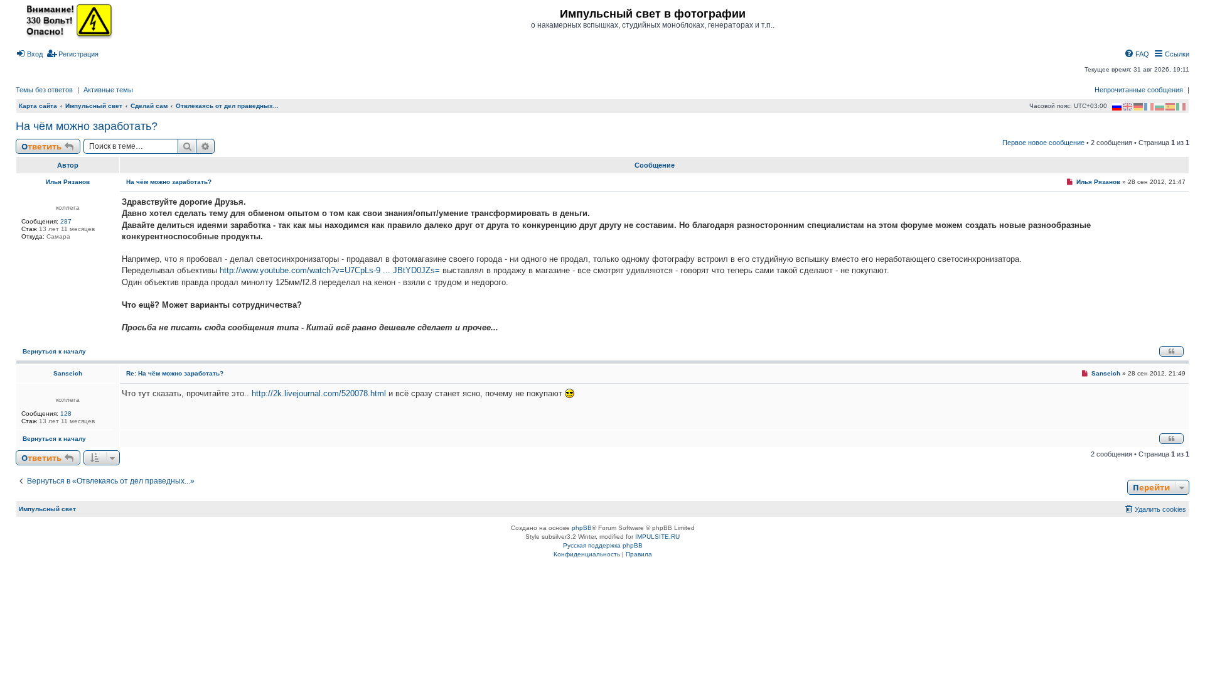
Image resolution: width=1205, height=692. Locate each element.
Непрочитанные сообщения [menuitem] (1139, 90)
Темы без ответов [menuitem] (44, 90)
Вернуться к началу (54, 351)
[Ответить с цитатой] (1171, 351)
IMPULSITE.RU (657, 536)
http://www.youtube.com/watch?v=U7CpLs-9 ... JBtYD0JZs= (330, 270)
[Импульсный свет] (66, 20)
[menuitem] (29, 54)
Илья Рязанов (68, 181)
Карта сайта (38, 105)
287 (66, 221)
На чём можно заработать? (87, 126)
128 (66, 413)
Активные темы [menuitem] (108, 90)
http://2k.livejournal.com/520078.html (319, 393)
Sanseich (67, 373)
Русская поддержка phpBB (603, 545)
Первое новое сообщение (1043, 142)
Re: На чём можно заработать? (174, 373)
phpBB (582, 527)
